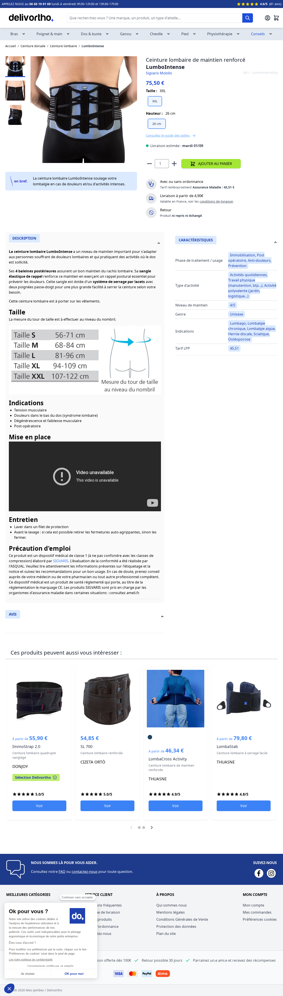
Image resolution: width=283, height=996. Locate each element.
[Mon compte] (267, 18)
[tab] (85, 242)
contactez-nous (85, 871)
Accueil (10, 46)
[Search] (247, 18)
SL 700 (107, 743)
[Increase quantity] (174, 163)
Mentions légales (170, 912)
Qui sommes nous (171, 905)
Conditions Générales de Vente (182, 919)
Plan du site (166, 933)
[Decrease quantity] (149, 163)
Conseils (262, 34)
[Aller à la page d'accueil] (28, 18)
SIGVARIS (60, 560)
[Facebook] (258, 873)
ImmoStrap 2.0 (39, 743)
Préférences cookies (260, 919)
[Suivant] (151, 827)
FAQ (62, 871)
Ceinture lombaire (63, 46)
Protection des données (176, 926)
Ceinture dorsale (33, 46)
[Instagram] (271, 873)
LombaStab (243, 743)
